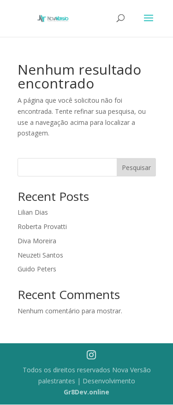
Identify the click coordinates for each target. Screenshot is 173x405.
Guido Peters (37, 268)
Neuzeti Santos (40, 255)
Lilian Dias (33, 212)
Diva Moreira (37, 240)
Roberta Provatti (42, 226)
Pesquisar (136, 167)
